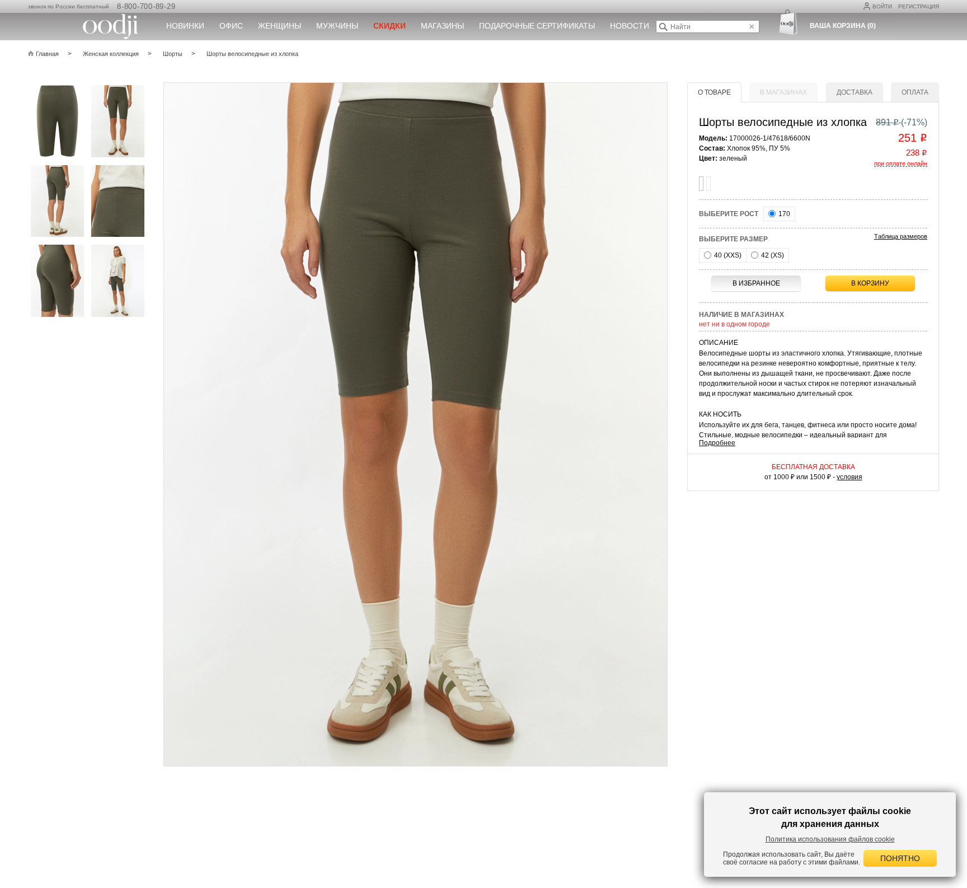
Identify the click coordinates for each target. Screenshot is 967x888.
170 (783, 214)
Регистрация (918, 6)
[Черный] (708, 183)
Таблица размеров (900, 236)
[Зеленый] (701, 183)
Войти (882, 6)
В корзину (870, 283)
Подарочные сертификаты (537, 25)
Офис (231, 25)
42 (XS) (771, 255)
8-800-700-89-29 (146, 6)
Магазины (442, 25)
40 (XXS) (726, 255)
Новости (629, 25)
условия (849, 477)
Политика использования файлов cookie (830, 839)
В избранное (756, 283)
